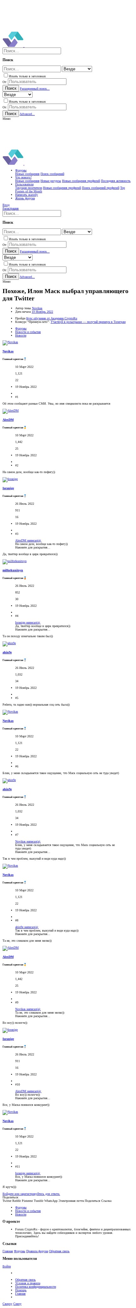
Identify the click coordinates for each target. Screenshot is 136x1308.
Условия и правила (27, 1283)
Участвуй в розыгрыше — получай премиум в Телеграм (88, 322)
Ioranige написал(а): (27, 622)
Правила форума (37, 1251)
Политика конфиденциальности (35, 1286)
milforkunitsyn (13, 570)
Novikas (37, 308)
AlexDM (8, 419)
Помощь (21, 1290)
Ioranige (8, 488)
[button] (6, 118)
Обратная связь (59, 1251)
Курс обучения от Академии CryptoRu (51, 318)
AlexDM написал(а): (28, 540)
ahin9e (7, 652)
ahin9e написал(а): (27, 927)
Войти (7, 1266)
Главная (8, 1251)
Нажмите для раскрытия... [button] (32, 547)
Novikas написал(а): (28, 841)
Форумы (19, 1251)
